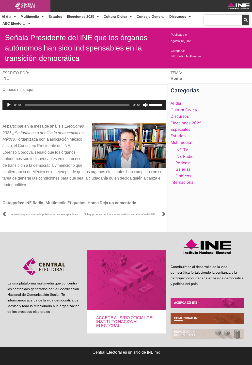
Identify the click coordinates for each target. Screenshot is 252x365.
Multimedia (30, 16)
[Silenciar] (145, 104)
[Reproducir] (8, 104)
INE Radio (178, 56)
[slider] (156, 104)
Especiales (180, 129)
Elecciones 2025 (80, 16)
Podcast (183, 162)
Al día (6, 16)
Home (93, 202)
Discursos (177, 16)
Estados (55, 16)
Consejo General (151, 16)
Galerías (182, 169)
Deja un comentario (118, 202)
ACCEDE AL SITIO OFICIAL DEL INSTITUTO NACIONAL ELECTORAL (125, 322)
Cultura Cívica (115, 16)
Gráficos (183, 175)
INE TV (181, 149)
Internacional (182, 182)
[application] (84, 105)
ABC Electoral (14, 23)
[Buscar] (245, 20)
